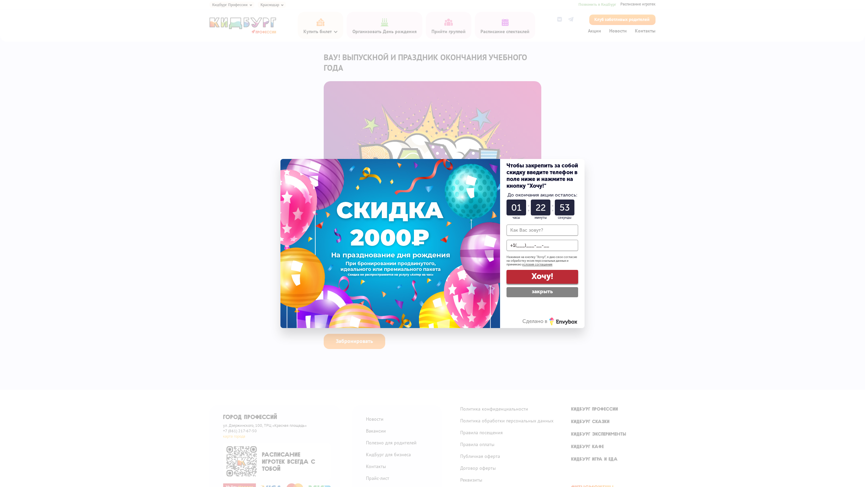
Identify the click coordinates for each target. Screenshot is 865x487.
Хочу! (542, 276)
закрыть (542, 291)
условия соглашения (537, 264)
